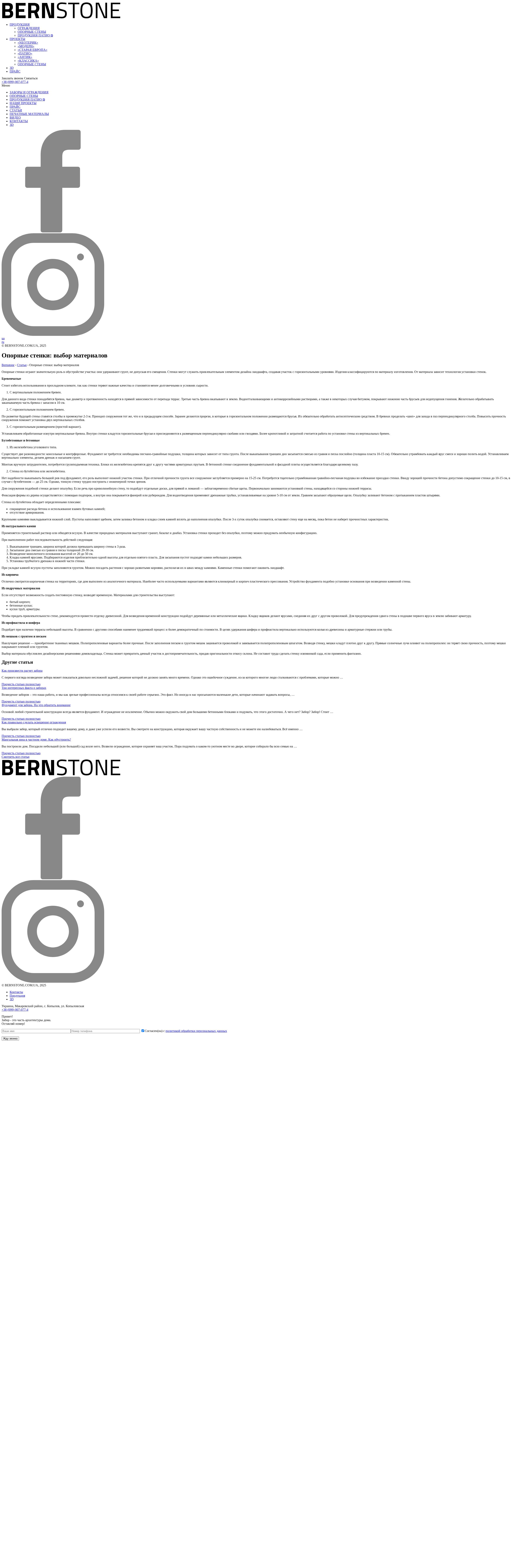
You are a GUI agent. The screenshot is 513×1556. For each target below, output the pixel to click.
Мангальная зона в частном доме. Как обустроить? (36, 739)
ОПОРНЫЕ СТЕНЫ (32, 31)
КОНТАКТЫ (19, 121)
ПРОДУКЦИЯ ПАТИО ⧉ (35, 35)
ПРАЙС (15, 71)
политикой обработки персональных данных (196, 1031)
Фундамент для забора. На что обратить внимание (36, 705)
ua (3, 338)
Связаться (30, 78)
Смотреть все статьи (15, 756)
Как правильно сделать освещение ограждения (34, 722)
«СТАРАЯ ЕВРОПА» (32, 49)
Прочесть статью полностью (21, 684)
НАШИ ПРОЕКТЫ (23, 103)
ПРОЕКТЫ (17, 39)
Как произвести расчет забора (22, 670)
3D (12, 68)
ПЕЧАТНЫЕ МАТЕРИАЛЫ (29, 114)
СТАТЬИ (16, 110)
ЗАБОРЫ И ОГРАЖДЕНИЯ (29, 92)
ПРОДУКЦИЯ (20, 24)
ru (3, 342)
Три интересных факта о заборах (24, 688)
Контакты (16, 992)
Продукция (17, 995)
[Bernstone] (61, 17)
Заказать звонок (13, 78)
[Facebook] (53, 231)
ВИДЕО (15, 117)
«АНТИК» (25, 57)
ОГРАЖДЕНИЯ (29, 28)
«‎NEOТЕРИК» (28, 42)
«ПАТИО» (25, 53)
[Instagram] (53, 334)
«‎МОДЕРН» (26, 46)
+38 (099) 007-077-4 (15, 82)
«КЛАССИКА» (28, 60)
